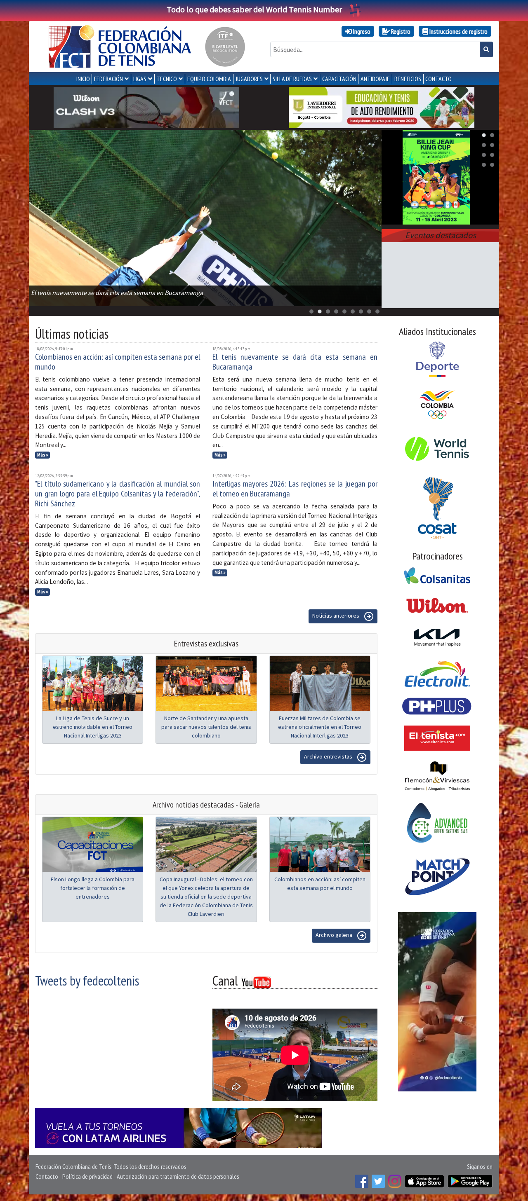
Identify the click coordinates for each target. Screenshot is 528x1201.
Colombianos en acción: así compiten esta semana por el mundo (117, 361)
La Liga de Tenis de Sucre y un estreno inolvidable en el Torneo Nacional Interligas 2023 (92, 726)
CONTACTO (438, 79)
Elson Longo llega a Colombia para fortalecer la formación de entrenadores (92, 888)
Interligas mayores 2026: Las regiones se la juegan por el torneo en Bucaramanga (294, 488)
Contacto (46, 1176)
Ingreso (361, 31)
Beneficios (407, 79)
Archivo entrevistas (329, 756)
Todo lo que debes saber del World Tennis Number (254, 9)
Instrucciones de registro (458, 31)
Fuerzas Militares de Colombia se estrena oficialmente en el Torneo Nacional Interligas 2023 (319, 726)
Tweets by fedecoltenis (87, 980)
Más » (42, 455)
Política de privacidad (87, 1176)
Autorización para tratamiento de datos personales (178, 1176)
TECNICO (166, 79)
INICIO (83, 79)
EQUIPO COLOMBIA (209, 79)
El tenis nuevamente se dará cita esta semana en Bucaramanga (294, 361)
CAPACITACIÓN (339, 79)
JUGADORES (249, 79)
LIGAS (139, 79)
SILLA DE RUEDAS (292, 79)
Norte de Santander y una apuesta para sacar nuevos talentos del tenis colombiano (206, 726)
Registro (400, 31)
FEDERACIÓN (108, 79)
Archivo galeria (335, 935)
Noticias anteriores (336, 615)
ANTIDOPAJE (375, 79)
